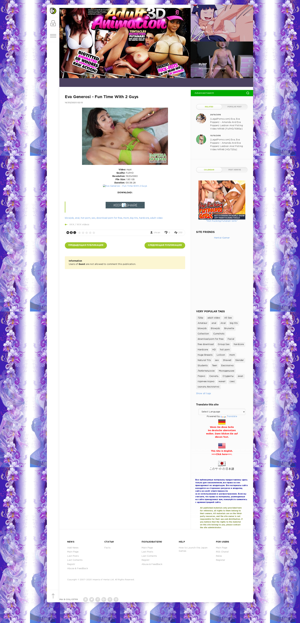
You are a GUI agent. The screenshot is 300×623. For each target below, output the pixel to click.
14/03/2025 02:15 (74, 103)
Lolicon (221, 355)
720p (200, 318)
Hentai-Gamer (222, 238)
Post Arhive (234, 170)
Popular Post (235, 107)
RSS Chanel (222, 552)
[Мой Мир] (74, 232)
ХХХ (71, 225)
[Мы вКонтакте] (85, 599)
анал (240, 376)
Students (203, 366)
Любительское (206, 371)
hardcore (144, 218)
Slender (239, 360)
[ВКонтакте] (67, 232)
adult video (156, 218)
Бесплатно (227, 366)
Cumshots (218, 334)
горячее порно (206, 381)
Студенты (228, 376)
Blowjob (215, 328)
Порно (201, 376)
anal (77, 218)
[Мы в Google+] (103, 599)
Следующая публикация (165, 245)
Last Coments (74, 560)
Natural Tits (204, 360)
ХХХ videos (83, 225)
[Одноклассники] (71, 232)
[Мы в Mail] (116, 599)
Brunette (229, 328)
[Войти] (53, 23)
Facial (231, 339)
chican (157, 233)
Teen (214, 366)
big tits (134, 218)
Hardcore (203, 350)
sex (93, 218)
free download (206, 344)
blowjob (69, 218)
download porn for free (109, 218)
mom (126, 218)
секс (232, 381)
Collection (203, 334)
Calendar (209, 170)
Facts (107, 548)
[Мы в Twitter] (91, 599)
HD (214, 350)
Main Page (73, 552)
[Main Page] (53, 11)
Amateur (202, 323)
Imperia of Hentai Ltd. (103, 580)
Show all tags (203, 393)
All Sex (228, 318)
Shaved (227, 360)
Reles (219, 556)
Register (220, 560)
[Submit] (248, 93)
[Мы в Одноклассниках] (110, 599)
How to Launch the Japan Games (193, 549)
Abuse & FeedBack (77, 568)
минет (222, 381)
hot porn (85, 218)
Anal (223, 323)
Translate (232, 416)
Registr (71, 564)
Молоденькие (226, 371)
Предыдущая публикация (85, 245)
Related (209, 107)
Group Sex (224, 344)
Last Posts (73, 556)
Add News (72, 548)
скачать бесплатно (208, 387)
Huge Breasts (205, 355)
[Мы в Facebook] (97, 599)
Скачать (213, 376)
